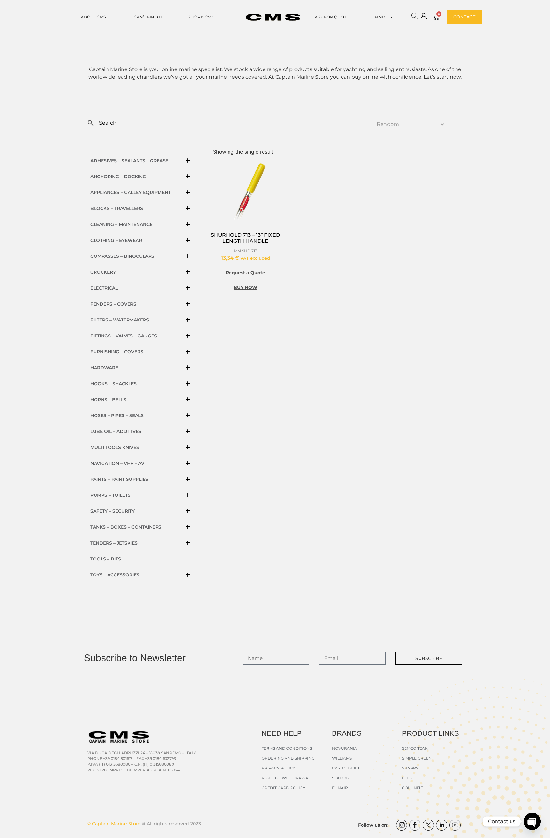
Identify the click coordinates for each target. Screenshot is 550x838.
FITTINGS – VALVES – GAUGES (123, 336)
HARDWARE (104, 368)
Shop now (200, 16)
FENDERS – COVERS (113, 304)
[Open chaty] (532, 821)
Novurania (344, 748)
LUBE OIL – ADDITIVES (115, 431)
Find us (383, 16)
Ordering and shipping (288, 758)
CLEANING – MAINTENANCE (121, 224)
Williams (342, 758)
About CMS (93, 16)
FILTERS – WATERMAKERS (119, 320)
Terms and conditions (287, 748)
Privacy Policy (278, 768)
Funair (340, 787)
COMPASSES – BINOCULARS (122, 256)
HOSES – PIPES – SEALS (117, 415)
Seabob (340, 778)
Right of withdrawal (286, 778)
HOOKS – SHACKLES (113, 383)
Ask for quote (332, 16)
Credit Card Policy (283, 787)
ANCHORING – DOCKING (118, 176)
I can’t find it (146, 16)
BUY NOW (245, 287)
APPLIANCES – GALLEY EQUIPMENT (130, 192)
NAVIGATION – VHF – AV (117, 463)
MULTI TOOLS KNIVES (114, 447)
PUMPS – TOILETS (110, 495)
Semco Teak (415, 748)
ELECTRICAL (104, 288)
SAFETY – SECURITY (112, 511)
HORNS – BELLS (108, 399)
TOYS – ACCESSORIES (114, 575)
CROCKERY (103, 272)
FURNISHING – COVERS (116, 352)
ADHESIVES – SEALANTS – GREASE (129, 160)
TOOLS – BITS (105, 559)
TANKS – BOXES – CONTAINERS (125, 527)
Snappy (410, 768)
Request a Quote (245, 273)
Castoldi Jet (346, 768)
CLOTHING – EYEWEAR (116, 240)
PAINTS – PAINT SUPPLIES (119, 479)
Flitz (407, 778)
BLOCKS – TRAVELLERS (116, 208)
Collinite (412, 787)
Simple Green (417, 758)
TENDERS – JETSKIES (114, 543)
